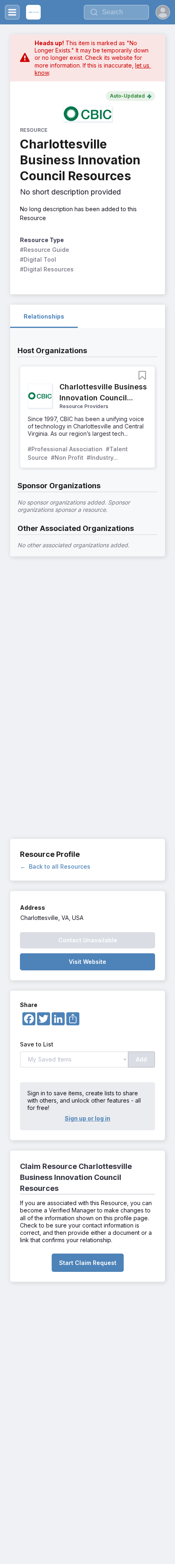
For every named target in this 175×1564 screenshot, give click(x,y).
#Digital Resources (47, 269)
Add (141, 1059)
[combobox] (116, 12)
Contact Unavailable (87, 940)
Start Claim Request (87, 1262)
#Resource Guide (44, 249)
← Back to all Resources (55, 866)
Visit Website (87, 961)
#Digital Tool (38, 259)
